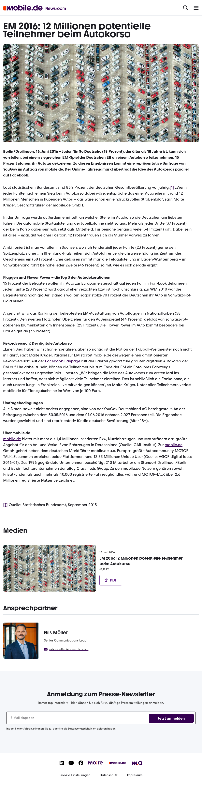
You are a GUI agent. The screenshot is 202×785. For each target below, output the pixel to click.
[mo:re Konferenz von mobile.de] (95, 765)
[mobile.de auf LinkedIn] (62, 766)
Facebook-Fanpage (62, 361)
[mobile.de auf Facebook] (81, 766)
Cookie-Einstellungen (75, 775)
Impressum (134, 775)
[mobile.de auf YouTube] (71, 766)
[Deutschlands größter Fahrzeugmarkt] (117, 766)
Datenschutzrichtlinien (82, 728)
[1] (172, 187)
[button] (185, 8)
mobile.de (12, 438)
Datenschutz (109, 775)
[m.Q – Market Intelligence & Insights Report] (137, 765)
